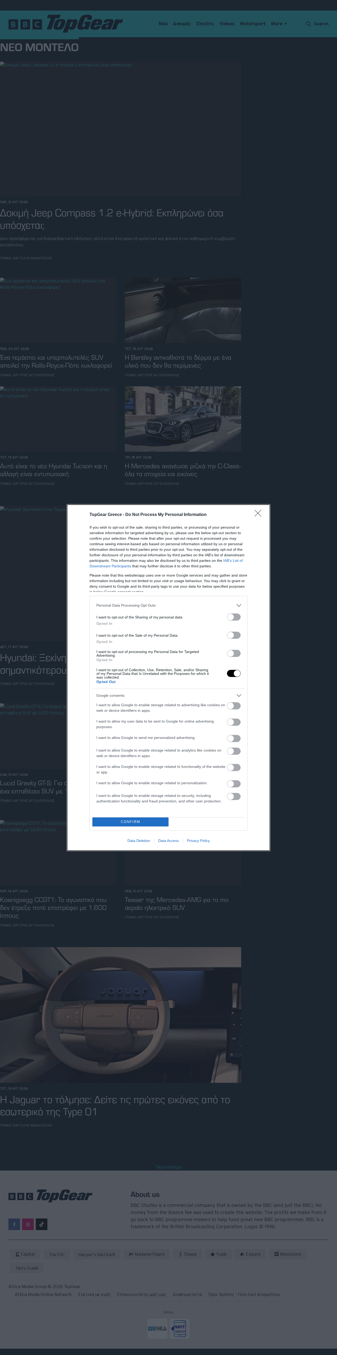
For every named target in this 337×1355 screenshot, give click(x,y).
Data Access (168, 841)
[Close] (260, 515)
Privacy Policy (198, 841)
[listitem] (168, 605)
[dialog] (168, 678)
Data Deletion (138, 841)
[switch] (234, 617)
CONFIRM (130, 822)
